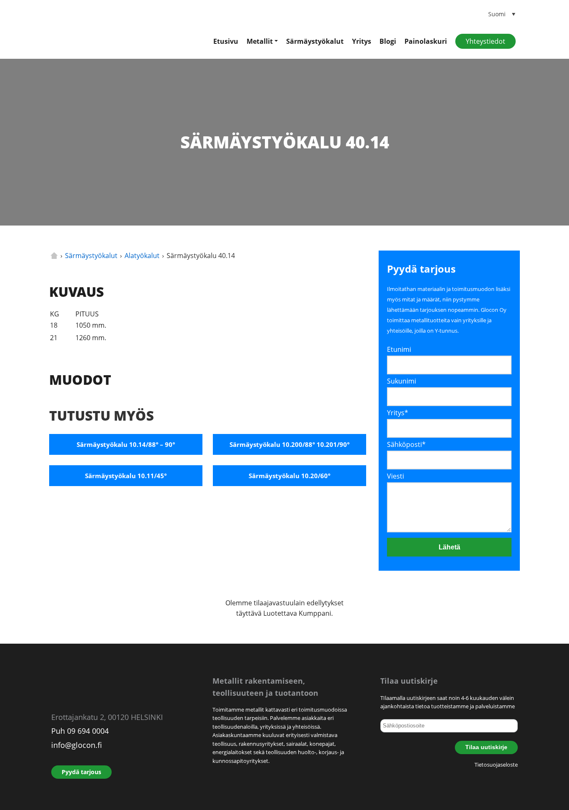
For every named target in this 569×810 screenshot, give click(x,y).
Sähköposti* (406, 444)
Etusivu (225, 41)
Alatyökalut (142, 255)
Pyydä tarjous (81, 772)
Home (54, 255)
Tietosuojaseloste (496, 764)
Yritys (361, 41)
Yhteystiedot (485, 41)
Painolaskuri (425, 41)
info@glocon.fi (76, 745)
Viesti (395, 476)
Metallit (260, 41)
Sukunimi (401, 381)
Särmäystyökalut (315, 41)
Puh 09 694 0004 (80, 731)
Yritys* (397, 412)
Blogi (387, 41)
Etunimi (399, 349)
